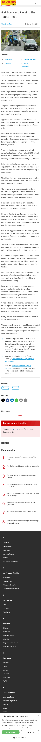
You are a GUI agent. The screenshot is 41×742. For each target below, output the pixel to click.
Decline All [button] (30, 732)
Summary (8, 59)
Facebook (6, 662)
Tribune (5, 704)
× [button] (38, 715)
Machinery (6, 388)
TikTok (5, 681)
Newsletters (7, 577)
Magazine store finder (10, 643)
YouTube (6, 674)
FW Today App (7, 581)
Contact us (6, 632)
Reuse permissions (9, 646)
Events (5, 712)
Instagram (6, 677)
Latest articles (7, 547)
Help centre (6, 628)
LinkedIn (5, 670)
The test (8, 64)
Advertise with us (9, 635)
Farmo (5, 708)
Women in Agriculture (10, 701)
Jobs (4, 605)
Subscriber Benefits (9, 585)
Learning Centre (8, 554)
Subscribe (6, 639)
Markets (5, 558)
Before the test (30, 59)
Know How (14, 429)
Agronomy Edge (8, 697)
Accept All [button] (10, 732)
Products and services (10, 561)
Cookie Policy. (26, 728)
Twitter (5, 666)
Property (6, 608)
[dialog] (20, 727)
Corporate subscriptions (11, 589)
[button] (20, 738)
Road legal (15, 388)
